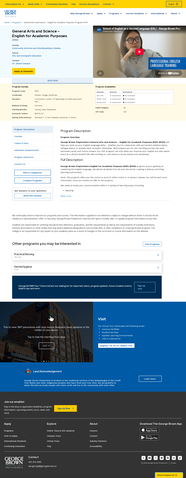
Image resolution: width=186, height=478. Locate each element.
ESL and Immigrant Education (27, 56)
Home (6, 22)
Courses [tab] (18, 136)
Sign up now (141, 287)
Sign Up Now (63, 408)
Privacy (173, 463)
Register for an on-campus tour (116, 345)
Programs (114, 13)
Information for (13, 4)
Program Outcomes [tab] (23, 157)
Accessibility (96, 446)
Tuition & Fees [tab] (21, 143)
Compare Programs (32, 180)
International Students (15, 441)
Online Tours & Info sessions (60, 431)
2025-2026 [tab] (52, 80)
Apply (99, 13)
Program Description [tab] (24, 129)
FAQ (73, 4)
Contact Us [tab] (19, 164)
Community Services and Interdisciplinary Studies (36, 48)
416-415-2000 (34, 462)
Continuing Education (57, 4)
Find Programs (152, 244)
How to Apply (10, 436)
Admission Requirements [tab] (26, 150)
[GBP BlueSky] (162, 458)
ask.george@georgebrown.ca (42, 466)
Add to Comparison (32, 172)
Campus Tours (54, 436)
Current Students (135, 13)
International (157, 13)
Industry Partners (98, 441)
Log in (171, 4)
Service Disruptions (89, 4)
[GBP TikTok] (180, 458)
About (174, 13)
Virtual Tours (53, 441)
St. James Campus (21, 63)
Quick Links (33, 4)
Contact (107, 4)
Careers (93, 431)
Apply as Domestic (23, 71)
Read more (66, 196)
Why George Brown (80, 13)
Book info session (33, 195)
